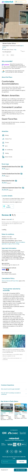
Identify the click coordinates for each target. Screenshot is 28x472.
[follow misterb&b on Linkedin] (20, 451)
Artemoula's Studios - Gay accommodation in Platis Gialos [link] (18, 413)
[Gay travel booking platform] (14, 438)
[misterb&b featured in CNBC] (13, 433)
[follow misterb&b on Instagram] (16, 451)
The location (8, 206)
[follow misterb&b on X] (12, 451)
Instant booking (20, 470)
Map (15, 49)
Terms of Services (6, 281)
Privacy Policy (15, 281)
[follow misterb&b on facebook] (7, 451)
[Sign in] (25, 6)
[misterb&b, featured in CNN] (4, 433)
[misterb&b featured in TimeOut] (23, 433)
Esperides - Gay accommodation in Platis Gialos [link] (4, 413)
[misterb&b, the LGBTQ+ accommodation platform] (7, 2)
